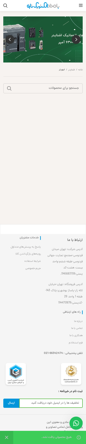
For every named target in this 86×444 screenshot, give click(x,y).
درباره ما (78, 321)
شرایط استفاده (32, 261)
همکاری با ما (76, 335)
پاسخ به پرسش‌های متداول (26, 247)
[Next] (10, 39)
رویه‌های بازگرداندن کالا (28, 254)
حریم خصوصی (33, 268)
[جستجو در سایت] (9, 88)
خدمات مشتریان (29, 238)
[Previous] (76, 39)
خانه (80, 70)
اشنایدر (71, 70)
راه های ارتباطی (72, 312)
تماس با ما (77, 328)
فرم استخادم (76, 343)
